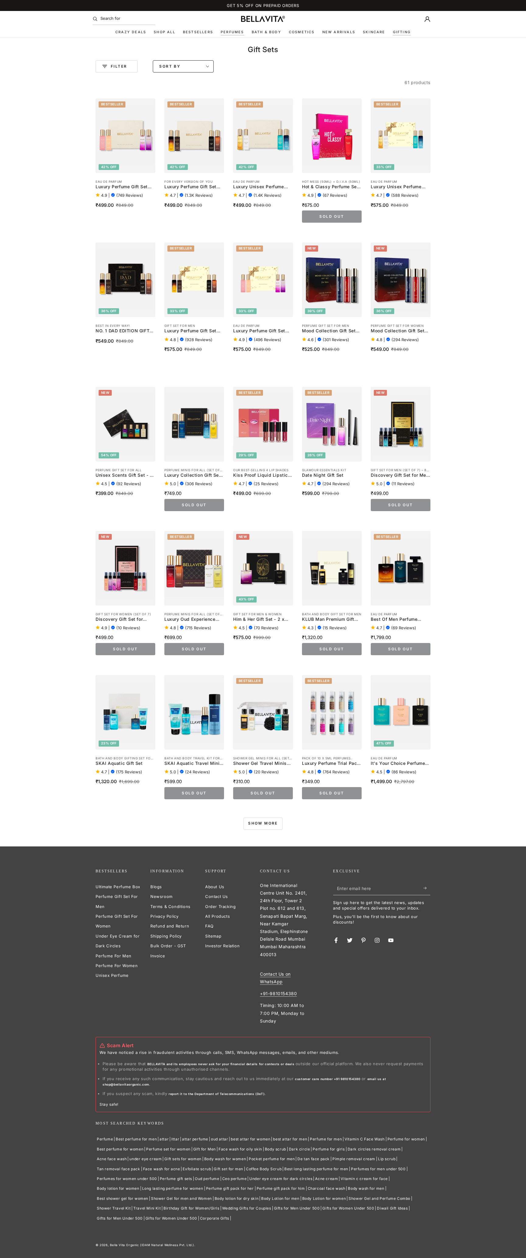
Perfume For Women (117, 965)
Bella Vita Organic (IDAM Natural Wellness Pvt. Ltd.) (152, 1245)
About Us (214, 886)
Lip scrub (386, 1159)
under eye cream (145, 1159)
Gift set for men (228, 1169)
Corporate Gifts (214, 1218)
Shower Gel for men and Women (181, 1198)
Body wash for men (366, 1188)
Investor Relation (222, 945)
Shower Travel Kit (114, 1208)
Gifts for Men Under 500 (297, 1208)
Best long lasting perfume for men (316, 1169)
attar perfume (195, 1139)
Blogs (156, 886)
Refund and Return (169, 926)
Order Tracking (220, 906)
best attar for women (250, 1139)
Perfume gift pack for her (230, 1188)
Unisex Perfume (112, 975)
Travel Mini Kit (147, 1208)
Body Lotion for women (324, 1198)
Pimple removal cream (353, 1159)
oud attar (219, 1139)
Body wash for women (225, 1159)
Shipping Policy (166, 936)
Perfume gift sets (176, 1178)
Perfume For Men (114, 955)
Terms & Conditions (170, 906)
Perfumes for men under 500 (378, 1169)
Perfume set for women (168, 1149)
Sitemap (213, 936)
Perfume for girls (329, 1149)
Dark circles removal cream (374, 1149)
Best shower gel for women (122, 1198)
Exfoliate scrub (197, 1169)
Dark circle (299, 1149)
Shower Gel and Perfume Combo (379, 1198)
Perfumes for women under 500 (127, 1178)
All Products (217, 916)
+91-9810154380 (278, 993)
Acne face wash (112, 1159)
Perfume (105, 1139)
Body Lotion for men (280, 1198)
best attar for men (290, 1139)
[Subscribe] (426, 888)
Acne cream (326, 1178)
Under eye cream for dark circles (280, 1178)
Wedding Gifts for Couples (246, 1208)
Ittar (175, 1139)
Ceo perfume (234, 1178)
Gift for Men (204, 1149)
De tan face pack (313, 1159)
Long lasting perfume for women (172, 1188)
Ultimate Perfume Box (118, 886)
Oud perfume (207, 1178)
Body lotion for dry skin (236, 1198)
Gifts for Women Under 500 (348, 1208)
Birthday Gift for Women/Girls (191, 1208)
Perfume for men (326, 1139)
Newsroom (161, 896)
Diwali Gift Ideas (392, 1208)
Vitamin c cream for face (364, 1178)
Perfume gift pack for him (281, 1188)
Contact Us (216, 896)
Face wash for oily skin (240, 1149)
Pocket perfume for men (272, 1159)
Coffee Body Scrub (264, 1169)
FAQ (209, 926)
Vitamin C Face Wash (364, 1139)
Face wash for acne (161, 1169)
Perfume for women (406, 1139)
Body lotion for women (118, 1188)
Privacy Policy (164, 916)
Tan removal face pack (118, 1169)
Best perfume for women (120, 1149)
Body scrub (275, 1149)
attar (164, 1139)
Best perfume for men (136, 1139)
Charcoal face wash (326, 1188)
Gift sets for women (182, 1159)
